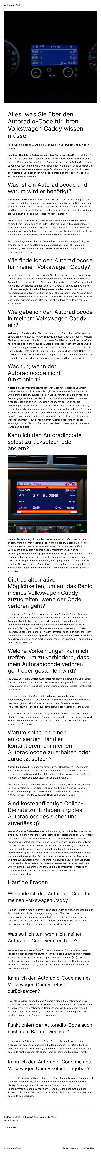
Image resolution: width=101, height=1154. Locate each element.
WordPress (91, 1148)
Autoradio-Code (12, 5)
